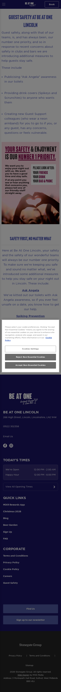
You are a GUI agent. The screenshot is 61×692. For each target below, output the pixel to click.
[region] (31, 346)
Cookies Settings (30, 349)
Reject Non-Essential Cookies (30, 357)
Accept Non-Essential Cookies (30, 365)
